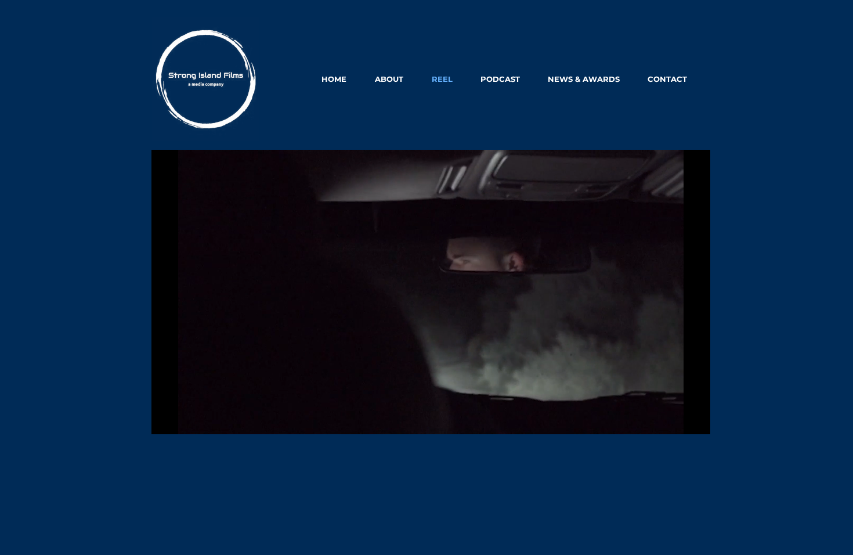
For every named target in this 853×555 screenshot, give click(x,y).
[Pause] (166, 418)
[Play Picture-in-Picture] (674, 418)
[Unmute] (186, 418)
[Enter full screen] (694, 418)
